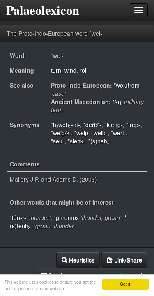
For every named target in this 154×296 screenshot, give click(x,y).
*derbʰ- (92, 124)
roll (83, 70)
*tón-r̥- (18, 217)
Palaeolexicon (42, 10)
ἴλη (117, 101)
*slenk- (76, 141)
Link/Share (127, 260)
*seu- (57, 141)
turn (56, 70)
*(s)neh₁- (99, 141)
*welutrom (127, 85)
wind (70, 70)
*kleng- (114, 124)
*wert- (118, 133)
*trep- (133, 124)
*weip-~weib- (91, 133)
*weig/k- (61, 133)
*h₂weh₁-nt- (65, 124)
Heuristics (80, 260)
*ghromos (66, 217)
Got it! (125, 284)
